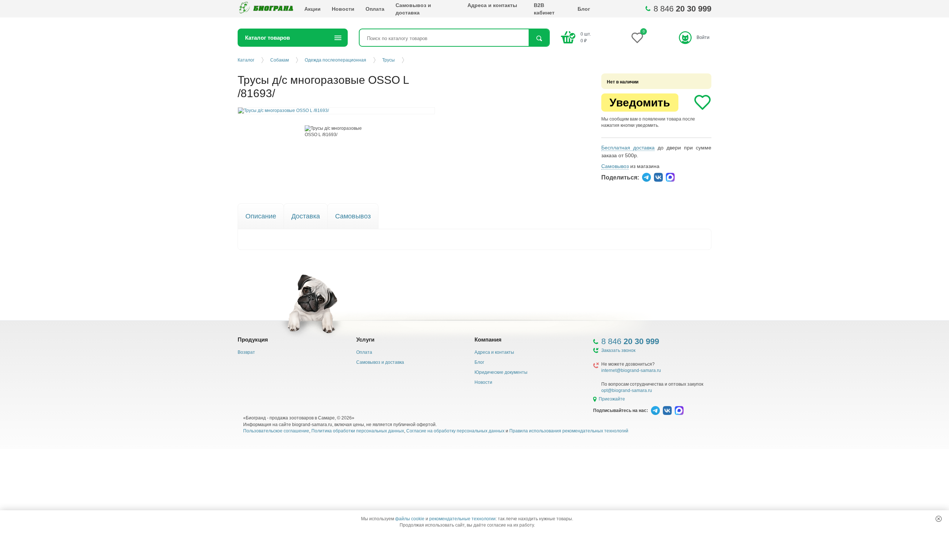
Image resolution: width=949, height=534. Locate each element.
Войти (703, 37)
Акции (312, 9)
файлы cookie (409, 518)
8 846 (682, 8)
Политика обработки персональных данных (357, 431)
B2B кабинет (544, 9)
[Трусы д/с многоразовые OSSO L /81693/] (336, 131)
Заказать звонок (618, 350)
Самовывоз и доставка (413, 9)
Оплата (375, 9)
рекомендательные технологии (462, 518)
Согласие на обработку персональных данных (455, 431)
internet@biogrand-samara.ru (631, 370)
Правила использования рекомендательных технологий (568, 431)
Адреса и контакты (492, 5)
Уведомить (639, 102)
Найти (539, 38)
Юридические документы (501, 372)
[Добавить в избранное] (702, 102)
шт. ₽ (586, 37)
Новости (343, 9)
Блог (584, 9)
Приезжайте (612, 399)
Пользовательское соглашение (276, 431)
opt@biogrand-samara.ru (626, 390)
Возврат (246, 352)
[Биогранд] (265, 8)
